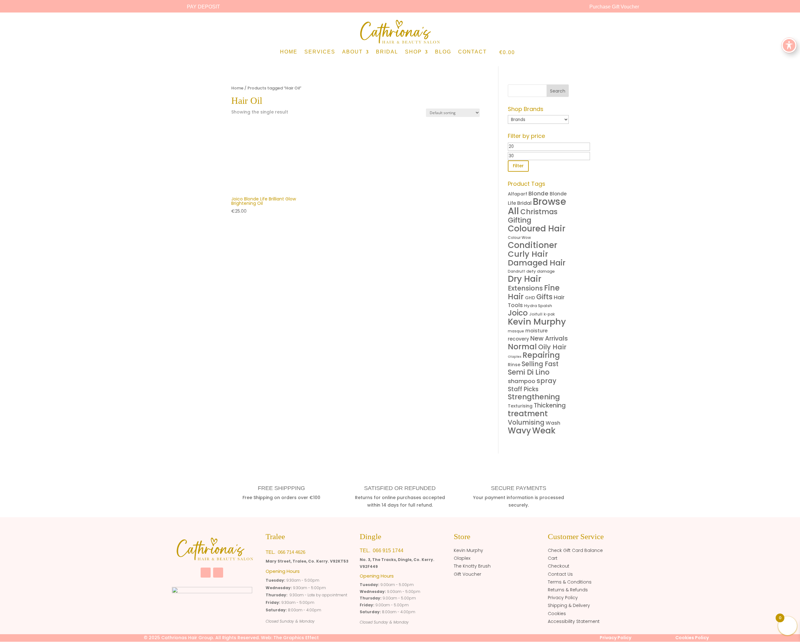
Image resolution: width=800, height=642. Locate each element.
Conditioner (532, 245)
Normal (522, 346)
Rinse (514, 364)
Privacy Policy (563, 597)
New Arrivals (549, 338)
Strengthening (534, 397)
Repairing (541, 355)
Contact (472, 52)
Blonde (538, 193)
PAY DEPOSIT (203, 6)
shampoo (521, 381)
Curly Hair (528, 254)
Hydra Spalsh (538, 306)
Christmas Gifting (533, 216)
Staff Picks (523, 389)
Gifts (544, 297)
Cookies (557, 613)
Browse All (537, 206)
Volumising (526, 422)
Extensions (525, 288)
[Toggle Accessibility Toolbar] (789, 45)
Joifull (535, 314)
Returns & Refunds (568, 590)
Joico (518, 313)
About (352, 52)
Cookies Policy (692, 637)
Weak (544, 430)
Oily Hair (552, 346)
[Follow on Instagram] (218, 573)
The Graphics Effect (296, 637)
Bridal (387, 52)
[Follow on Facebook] (206, 573)
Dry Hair (524, 279)
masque (516, 331)
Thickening (550, 405)
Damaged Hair (537, 262)
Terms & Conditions (570, 582)
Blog (443, 52)
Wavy (519, 430)
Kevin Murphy (537, 322)
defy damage (540, 271)
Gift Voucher (467, 574)
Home (289, 52)
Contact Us (560, 574)
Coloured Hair (536, 228)
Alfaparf (517, 194)
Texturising (520, 406)
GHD (530, 298)
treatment (528, 413)
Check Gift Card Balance (575, 550)
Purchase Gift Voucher (614, 6)
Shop (413, 52)
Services (319, 52)
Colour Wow (519, 237)
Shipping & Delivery (569, 605)
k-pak (549, 314)
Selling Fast (540, 364)
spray (546, 380)
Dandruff (516, 271)
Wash (553, 423)
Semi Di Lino (528, 372)
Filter (518, 166)
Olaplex (514, 356)
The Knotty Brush (472, 566)
